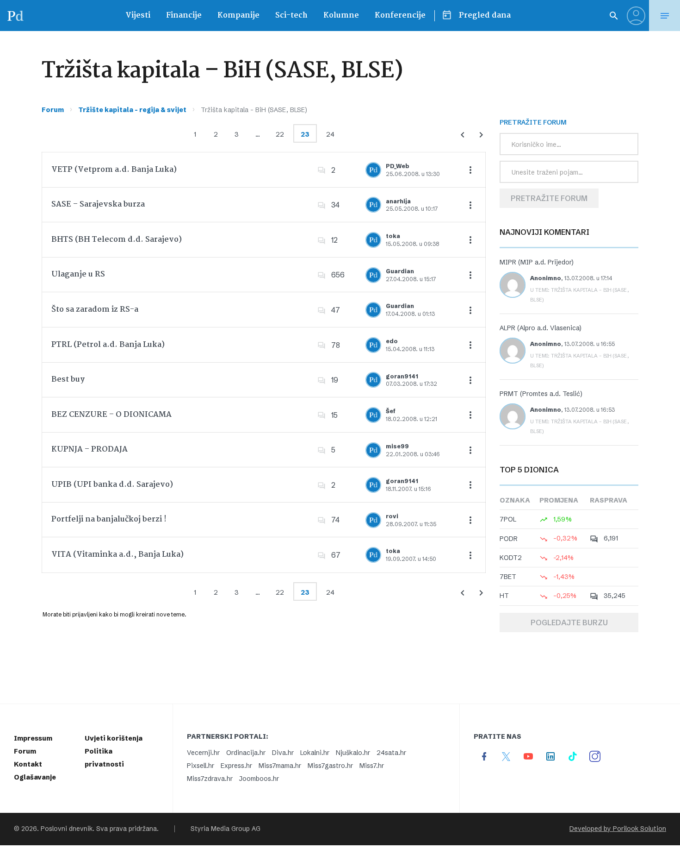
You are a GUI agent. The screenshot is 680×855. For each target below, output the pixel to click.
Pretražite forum (549, 198)
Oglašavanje (35, 777)
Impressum (33, 738)
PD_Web (397, 166)
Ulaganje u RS (78, 274)
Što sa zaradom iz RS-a (94, 309)
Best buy (68, 379)
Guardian (400, 271)
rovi (392, 516)
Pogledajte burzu (569, 622)
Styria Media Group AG (225, 829)
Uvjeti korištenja (113, 738)
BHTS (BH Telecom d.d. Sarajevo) (116, 239)
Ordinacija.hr (246, 752)
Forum (53, 110)
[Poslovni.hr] (15, 15)
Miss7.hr (371, 765)
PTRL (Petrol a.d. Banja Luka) (108, 345)
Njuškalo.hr (353, 752)
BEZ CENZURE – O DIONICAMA (111, 415)
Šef (391, 411)
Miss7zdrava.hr (210, 778)
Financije (184, 15)
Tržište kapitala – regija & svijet (132, 110)
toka (393, 236)
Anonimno (545, 278)
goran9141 (402, 376)
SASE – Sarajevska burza (98, 204)
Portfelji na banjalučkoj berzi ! (109, 519)
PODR (509, 538)
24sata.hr (391, 752)
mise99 (397, 446)
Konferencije (400, 15)
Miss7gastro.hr (330, 765)
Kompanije (238, 15)
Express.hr (236, 765)
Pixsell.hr (200, 765)
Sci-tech (291, 15)
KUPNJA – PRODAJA (89, 449)
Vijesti (137, 15)
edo (392, 341)
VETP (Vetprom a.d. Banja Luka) (114, 169)
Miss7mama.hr (280, 765)
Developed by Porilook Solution (617, 829)
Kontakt (28, 764)
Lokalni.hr (314, 752)
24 (330, 134)
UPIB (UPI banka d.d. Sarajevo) (112, 484)
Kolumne (341, 15)
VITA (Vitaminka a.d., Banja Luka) (117, 554)
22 (280, 134)
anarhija (398, 201)
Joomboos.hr (259, 778)
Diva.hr (283, 752)
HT (504, 595)
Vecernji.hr (203, 752)
